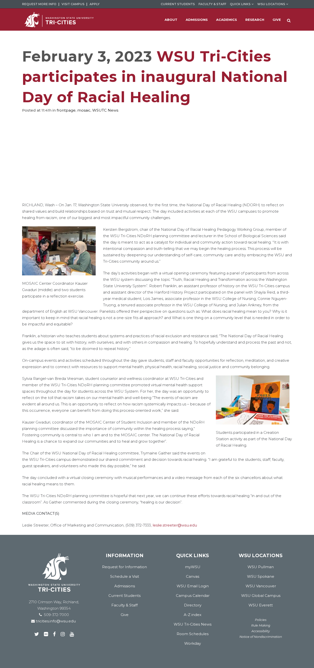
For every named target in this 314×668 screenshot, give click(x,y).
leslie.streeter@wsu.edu (175, 525)
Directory (192, 605)
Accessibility (260, 631)
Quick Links (240, 4)
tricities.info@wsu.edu (55, 621)
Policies (260, 620)
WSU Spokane (260, 576)
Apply (95, 4)
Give (125, 614)
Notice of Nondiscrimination (260, 637)
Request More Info (39, 4)
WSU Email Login (193, 586)
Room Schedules (193, 633)
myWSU (192, 567)
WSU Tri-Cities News (192, 624)
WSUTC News (105, 110)
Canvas (192, 576)
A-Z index (192, 614)
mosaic (84, 110)
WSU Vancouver (261, 586)
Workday (192, 643)
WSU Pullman (261, 567)
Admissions (124, 586)
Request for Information (124, 567)
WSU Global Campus (260, 595)
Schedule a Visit (124, 576)
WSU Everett (261, 605)
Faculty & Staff (212, 4)
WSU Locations (271, 4)
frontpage (66, 110)
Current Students (178, 4)
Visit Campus (73, 4)
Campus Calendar (192, 595)
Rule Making (260, 625)
